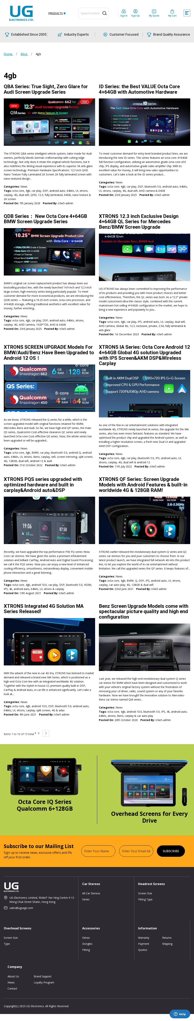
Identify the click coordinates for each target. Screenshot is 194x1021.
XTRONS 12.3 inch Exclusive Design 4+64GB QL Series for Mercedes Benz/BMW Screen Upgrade (138, 221)
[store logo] (21, 13)
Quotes (142, 950)
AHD (53, 324)
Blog (24, 54)
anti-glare (104, 330)
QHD (34, 195)
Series (86, 899)
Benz (36, 457)
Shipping (167, 944)
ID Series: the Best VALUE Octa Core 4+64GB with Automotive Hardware (139, 89)
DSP (45, 190)
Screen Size (145, 893)
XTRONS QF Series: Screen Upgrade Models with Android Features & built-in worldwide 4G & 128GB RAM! (143, 484)
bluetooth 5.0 (153, 186)
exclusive (141, 326)
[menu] (57, 13)
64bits (70, 190)
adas (62, 710)
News (23, 186)
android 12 (36, 461)
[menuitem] (56, 13)
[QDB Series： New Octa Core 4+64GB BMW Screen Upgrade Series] (49, 252)
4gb (28, 190)
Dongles (87, 944)
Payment (143, 944)
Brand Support (43, 976)
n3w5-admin (65, 203)
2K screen (10, 199)
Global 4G (122, 326)
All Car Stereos (91, 893)
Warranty (143, 937)
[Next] (46, 733)
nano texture (80, 195)
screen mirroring (67, 457)
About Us (13, 976)
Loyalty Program (44, 982)
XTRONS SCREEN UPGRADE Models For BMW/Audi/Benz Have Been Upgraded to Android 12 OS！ (49, 352)
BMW (35, 452)
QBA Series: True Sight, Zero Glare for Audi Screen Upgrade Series (46, 89)
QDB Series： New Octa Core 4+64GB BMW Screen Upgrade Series (45, 219)
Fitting (86, 950)
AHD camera (147, 190)
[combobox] (94, 13)
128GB (13, 461)
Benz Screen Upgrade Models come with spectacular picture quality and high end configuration (143, 611)
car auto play (117, 585)
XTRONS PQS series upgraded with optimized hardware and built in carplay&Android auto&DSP (43, 484)
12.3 (40, 195)
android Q (75, 452)
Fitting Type (145, 899)
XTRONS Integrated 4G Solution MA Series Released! (44, 608)
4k (10, 589)
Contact (12, 988)
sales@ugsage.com (21, 908)
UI (77, 190)
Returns (167, 937)
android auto (57, 190)
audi (49, 461)
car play (36, 190)
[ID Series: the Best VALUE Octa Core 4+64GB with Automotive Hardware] (144, 122)
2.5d (161, 326)
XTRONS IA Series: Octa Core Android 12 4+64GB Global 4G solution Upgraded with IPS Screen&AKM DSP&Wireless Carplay (144, 355)
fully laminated (54, 195)
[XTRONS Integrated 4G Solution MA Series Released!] (49, 641)
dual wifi (24, 195)
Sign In (124, 15)
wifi (53, 457)
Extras (86, 937)
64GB (67, 195)
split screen (85, 457)
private (153, 326)
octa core (18, 190)
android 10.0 (39, 585)
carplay (8, 195)
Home (8, 54)
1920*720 (42, 324)
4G (15, 195)
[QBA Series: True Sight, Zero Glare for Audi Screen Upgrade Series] (49, 122)
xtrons (84, 190)
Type (7, 944)
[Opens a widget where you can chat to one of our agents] (179, 1014)
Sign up (135, 15)
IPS (140, 322)
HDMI (87, 585)
